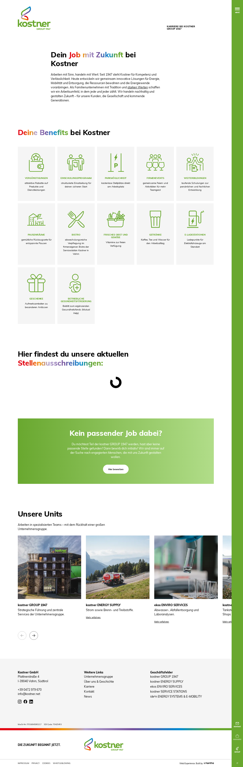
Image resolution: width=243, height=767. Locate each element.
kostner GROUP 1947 (164, 676)
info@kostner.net (29, 694)
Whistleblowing (61, 763)
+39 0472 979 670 (30, 689)
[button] (22, 635)
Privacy (36, 763)
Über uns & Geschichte (99, 681)
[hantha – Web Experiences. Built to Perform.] (209, 763)
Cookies (46, 763)
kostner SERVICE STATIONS (168, 691)
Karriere (89, 686)
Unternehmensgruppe (98, 676)
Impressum (23, 763)
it (237, 763)
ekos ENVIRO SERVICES (166, 686)
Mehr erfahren (93, 617)
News (88, 696)
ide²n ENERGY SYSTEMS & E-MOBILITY (176, 696)
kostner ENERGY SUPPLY (166, 681)
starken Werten (137, 87)
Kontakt (89, 691)
